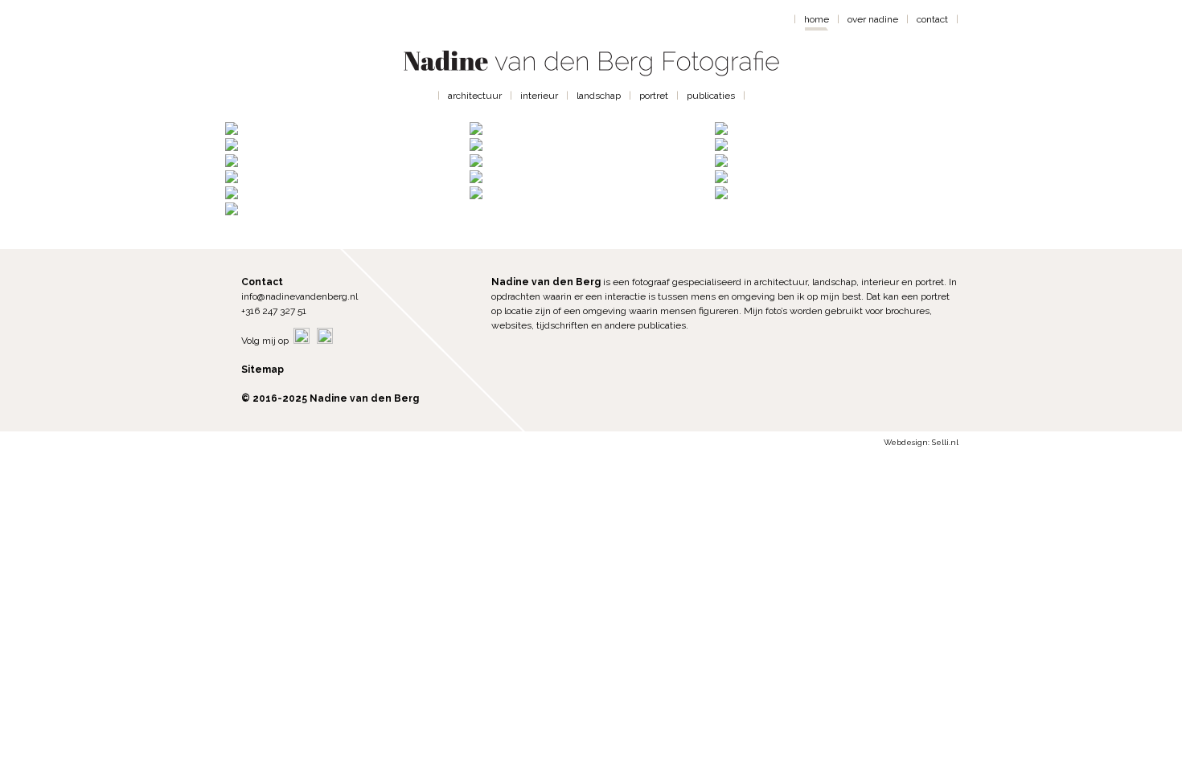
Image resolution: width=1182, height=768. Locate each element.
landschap (599, 95)
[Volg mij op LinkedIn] (301, 340)
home (816, 19)
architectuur (475, 95)
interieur (539, 95)
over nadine (873, 19)
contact (932, 19)
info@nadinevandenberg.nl (299, 296)
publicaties (711, 95)
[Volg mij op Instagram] (325, 340)
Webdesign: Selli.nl (921, 442)
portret (653, 95)
